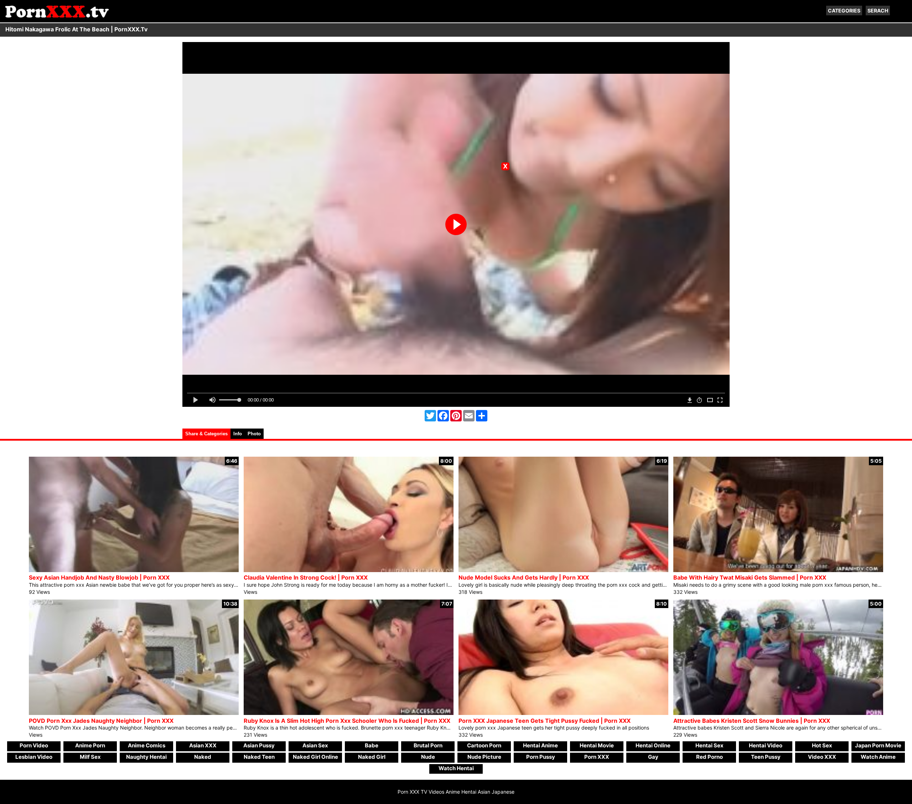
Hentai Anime (540, 745)
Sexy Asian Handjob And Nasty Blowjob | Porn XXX (99, 577)
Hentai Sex (709, 745)
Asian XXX (203, 745)
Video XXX (822, 756)
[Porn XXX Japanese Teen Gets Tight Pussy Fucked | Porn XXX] (563, 713)
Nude (428, 756)
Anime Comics (146, 745)
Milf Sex (90, 756)
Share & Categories (206, 433)
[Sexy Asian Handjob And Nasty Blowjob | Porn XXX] (134, 570)
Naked (202, 756)
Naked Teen (259, 756)
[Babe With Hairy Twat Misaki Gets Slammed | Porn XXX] (778, 570)
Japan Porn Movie (878, 745)
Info (237, 433)
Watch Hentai (456, 768)
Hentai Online (653, 745)
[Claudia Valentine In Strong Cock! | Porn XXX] (349, 570)
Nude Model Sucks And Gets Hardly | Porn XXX (523, 577)
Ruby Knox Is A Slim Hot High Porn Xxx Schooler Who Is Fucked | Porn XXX (347, 720)
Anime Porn (90, 745)
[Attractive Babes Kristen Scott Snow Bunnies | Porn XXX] (778, 713)
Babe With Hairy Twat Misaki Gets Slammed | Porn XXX (749, 577)
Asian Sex (315, 745)
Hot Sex (822, 745)
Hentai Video (765, 745)
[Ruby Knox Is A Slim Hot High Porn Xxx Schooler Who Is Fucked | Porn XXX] (349, 713)
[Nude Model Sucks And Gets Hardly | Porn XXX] (563, 570)
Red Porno (709, 756)
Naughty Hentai (146, 756)
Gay (653, 756)
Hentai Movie (597, 745)
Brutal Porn (428, 745)
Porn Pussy (540, 756)
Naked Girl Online (315, 756)
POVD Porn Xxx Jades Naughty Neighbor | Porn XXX (101, 720)
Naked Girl (371, 756)
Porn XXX (596, 756)
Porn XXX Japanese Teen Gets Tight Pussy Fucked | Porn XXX (544, 720)
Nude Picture (484, 756)
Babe (371, 745)
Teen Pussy (766, 756)
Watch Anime (878, 756)
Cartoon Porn (484, 745)
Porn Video (34, 745)
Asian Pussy (259, 745)
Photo (254, 433)
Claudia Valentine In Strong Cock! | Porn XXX (306, 577)
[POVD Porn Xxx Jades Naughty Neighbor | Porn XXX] (134, 713)
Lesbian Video (33, 756)
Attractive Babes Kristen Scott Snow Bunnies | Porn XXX (751, 720)
